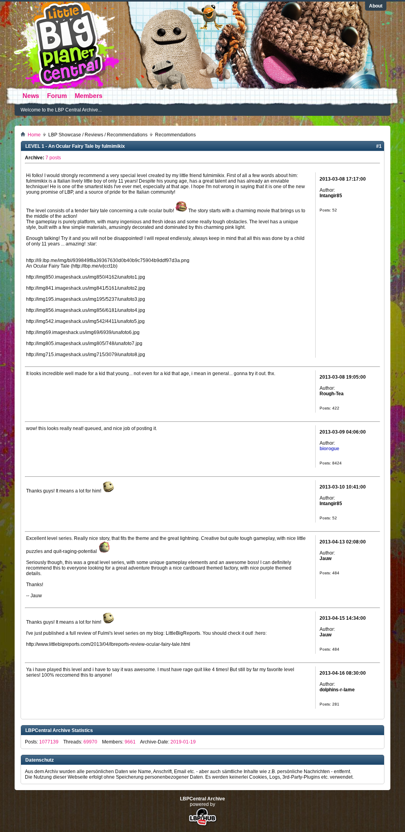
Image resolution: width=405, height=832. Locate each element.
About (375, 6)
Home (34, 135)
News (31, 95)
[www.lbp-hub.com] (202, 825)
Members (88, 95)
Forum (57, 95)
